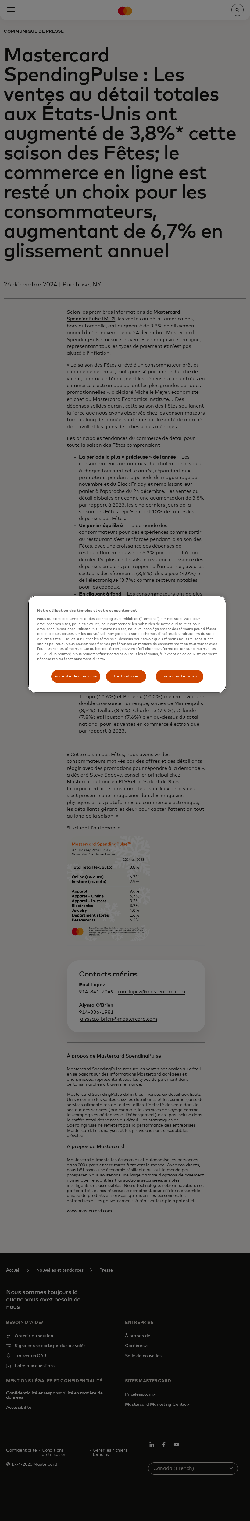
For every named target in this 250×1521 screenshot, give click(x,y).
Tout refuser (126, 676)
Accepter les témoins (75, 676)
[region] (127, 644)
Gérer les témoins (180, 676)
